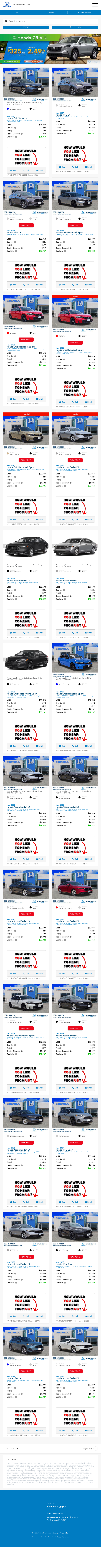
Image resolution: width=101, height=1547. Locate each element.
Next (99, 49)
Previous (2, 49)
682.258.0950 (57, 1507)
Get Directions (85, 13)
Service (51, 13)
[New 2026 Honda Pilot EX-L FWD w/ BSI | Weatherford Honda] (50, 49)
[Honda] (7, 5)
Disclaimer (96, 35)
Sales (18, 13)
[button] (47, 84)
